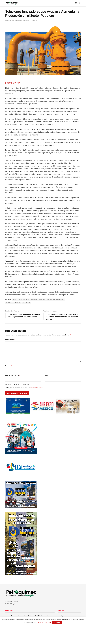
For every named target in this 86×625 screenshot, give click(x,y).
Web (46, 375)
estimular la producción (55, 299)
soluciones (26, 302)
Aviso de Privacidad (36, 388)
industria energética (13, 302)
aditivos (34, 299)
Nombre (8, 366)
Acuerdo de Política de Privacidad (18, 385)
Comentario (10, 339)
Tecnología (10, 20)
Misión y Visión (27, 616)
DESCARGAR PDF (12, 83)
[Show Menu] (76, 3)
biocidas (42, 299)
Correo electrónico (12, 375)
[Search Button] (80, 3)
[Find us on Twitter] (62, 616)
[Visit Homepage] (11, 3)
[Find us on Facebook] (58, 616)
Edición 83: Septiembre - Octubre (26, 20)
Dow (14, 299)
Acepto (57, 622)
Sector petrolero (23, 299)
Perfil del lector (40, 616)
